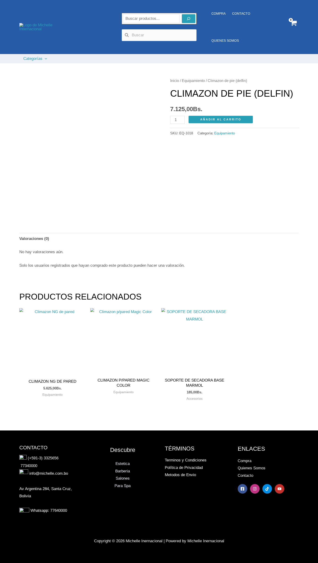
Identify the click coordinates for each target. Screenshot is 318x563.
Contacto (245, 475)
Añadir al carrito (220, 119)
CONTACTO (241, 13)
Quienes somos (225, 40)
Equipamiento (193, 81)
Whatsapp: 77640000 (48, 510)
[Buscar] (188, 18)
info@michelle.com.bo (48, 473)
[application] (44, 58)
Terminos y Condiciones (185, 460)
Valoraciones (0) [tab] (34, 238)
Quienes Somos (251, 468)
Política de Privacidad (184, 467)
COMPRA (218, 13)
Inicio (174, 81)
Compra (244, 461)
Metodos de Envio (180, 475)
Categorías (32, 58)
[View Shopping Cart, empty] (293, 27)
